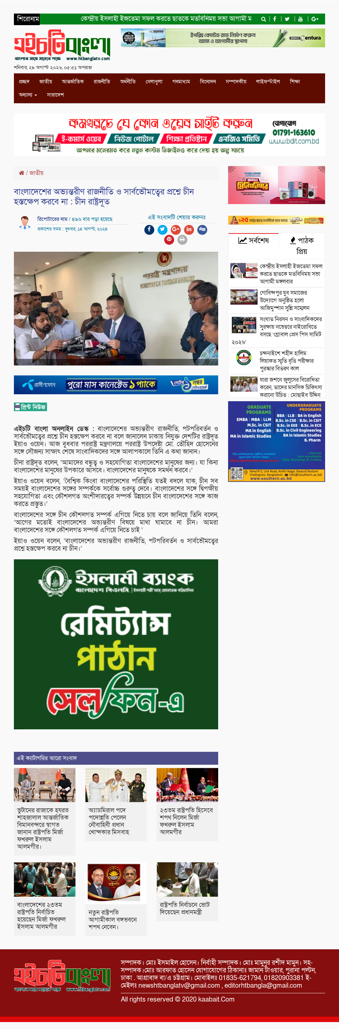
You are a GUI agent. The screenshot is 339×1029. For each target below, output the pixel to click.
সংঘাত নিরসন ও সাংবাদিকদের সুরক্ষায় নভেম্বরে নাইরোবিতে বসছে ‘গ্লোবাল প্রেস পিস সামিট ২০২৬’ (277, 331)
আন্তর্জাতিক (73, 81)
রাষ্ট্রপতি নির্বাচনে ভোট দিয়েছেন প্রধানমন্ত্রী (185, 909)
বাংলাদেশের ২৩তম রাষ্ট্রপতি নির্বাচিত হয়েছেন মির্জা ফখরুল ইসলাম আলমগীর (41, 916)
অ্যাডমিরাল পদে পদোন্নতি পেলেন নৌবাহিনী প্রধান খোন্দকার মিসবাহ (109, 821)
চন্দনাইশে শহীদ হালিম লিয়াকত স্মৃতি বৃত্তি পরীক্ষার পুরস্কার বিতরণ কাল (287, 361)
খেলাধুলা (154, 81)
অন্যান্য (26, 95)
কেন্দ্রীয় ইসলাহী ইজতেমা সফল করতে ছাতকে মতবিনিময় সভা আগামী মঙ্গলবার (159, 19)
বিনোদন (208, 81)
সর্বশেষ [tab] (258, 241)
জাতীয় (45, 81)
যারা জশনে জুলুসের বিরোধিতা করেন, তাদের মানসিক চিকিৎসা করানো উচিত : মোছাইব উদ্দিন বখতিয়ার (277, 391)
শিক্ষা (295, 81)
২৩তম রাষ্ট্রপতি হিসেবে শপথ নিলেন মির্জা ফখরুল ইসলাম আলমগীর (186, 821)
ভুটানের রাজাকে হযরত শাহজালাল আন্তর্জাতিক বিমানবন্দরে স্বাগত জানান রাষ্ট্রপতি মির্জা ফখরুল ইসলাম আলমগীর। (43, 828)
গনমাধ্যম (181, 81)
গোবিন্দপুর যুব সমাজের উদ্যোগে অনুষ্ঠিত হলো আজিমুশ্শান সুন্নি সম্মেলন (285, 300)
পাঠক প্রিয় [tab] (305, 246)
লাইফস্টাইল (268, 81)
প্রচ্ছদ (24, 81)
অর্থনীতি (128, 81)
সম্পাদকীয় (236, 81)
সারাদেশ (55, 95)
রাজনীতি (102, 81)
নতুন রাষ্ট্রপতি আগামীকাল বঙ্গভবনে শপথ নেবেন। (113, 920)
